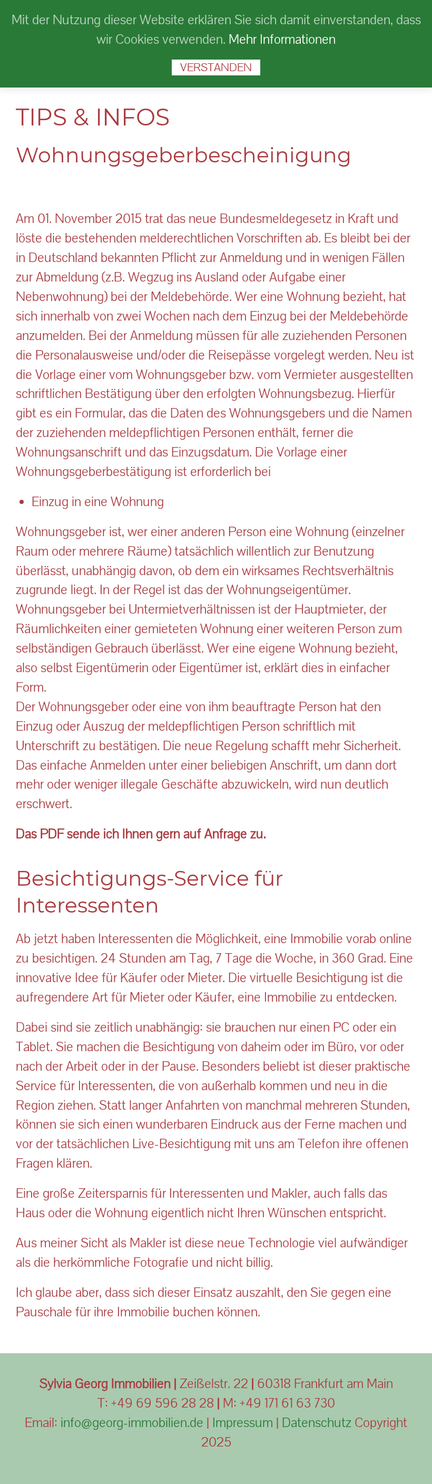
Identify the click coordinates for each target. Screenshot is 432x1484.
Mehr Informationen (282, 39)
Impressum (242, 1422)
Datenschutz (316, 1422)
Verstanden (216, 67)
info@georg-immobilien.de (132, 1422)
